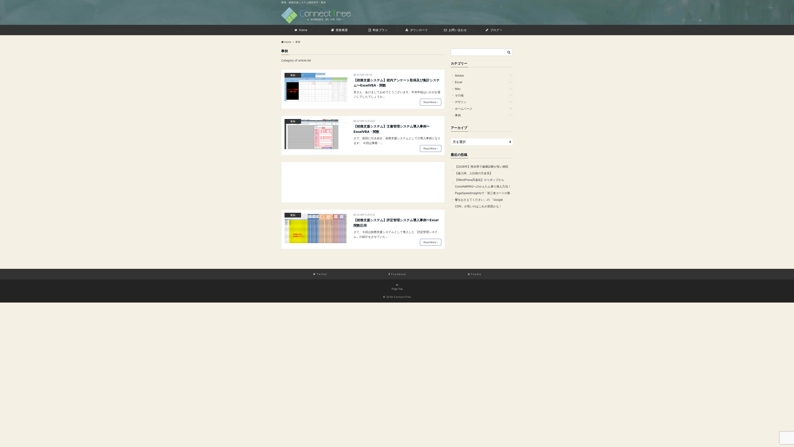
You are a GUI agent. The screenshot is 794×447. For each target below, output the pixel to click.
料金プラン (380, 30)
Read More (429, 102)
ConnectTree (402, 296)
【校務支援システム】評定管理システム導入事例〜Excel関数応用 (396, 222)
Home (302, 30)
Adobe (483, 75)
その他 (483, 95)
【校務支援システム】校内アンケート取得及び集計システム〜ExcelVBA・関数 (397, 83)
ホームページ (483, 108)
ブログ (494, 30)
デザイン (483, 102)
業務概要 (341, 30)
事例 (292, 75)
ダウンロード (418, 30)
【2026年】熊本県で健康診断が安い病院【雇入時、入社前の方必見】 (481, 170)
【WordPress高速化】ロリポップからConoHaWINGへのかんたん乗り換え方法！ (483, 183)
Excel (483, 82)
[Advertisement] (363, 182)
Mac (483, 88)
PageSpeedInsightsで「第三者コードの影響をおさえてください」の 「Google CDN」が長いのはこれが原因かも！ (482, 199)
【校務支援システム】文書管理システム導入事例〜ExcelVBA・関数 (392, 129)
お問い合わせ (457, 30)
